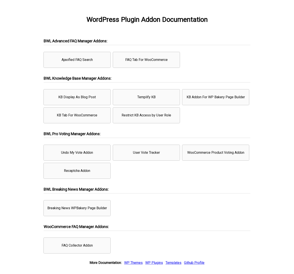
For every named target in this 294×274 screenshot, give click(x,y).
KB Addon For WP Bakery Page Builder (216, 97)
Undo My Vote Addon (77, 152)
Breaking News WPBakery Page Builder (77, 208)
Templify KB (146, 97)
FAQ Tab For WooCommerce (146, 60)
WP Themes (133, 263)
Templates (173, 263)
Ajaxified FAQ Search (77, 60)
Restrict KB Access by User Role (146, 115)
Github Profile (194, 263)
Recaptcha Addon (77, 171)
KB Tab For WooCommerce (77, 115)
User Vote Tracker (146, 152)
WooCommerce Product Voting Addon (215, 152)
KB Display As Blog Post (77, 97)
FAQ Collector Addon (77, 245)
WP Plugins (154, 263)
